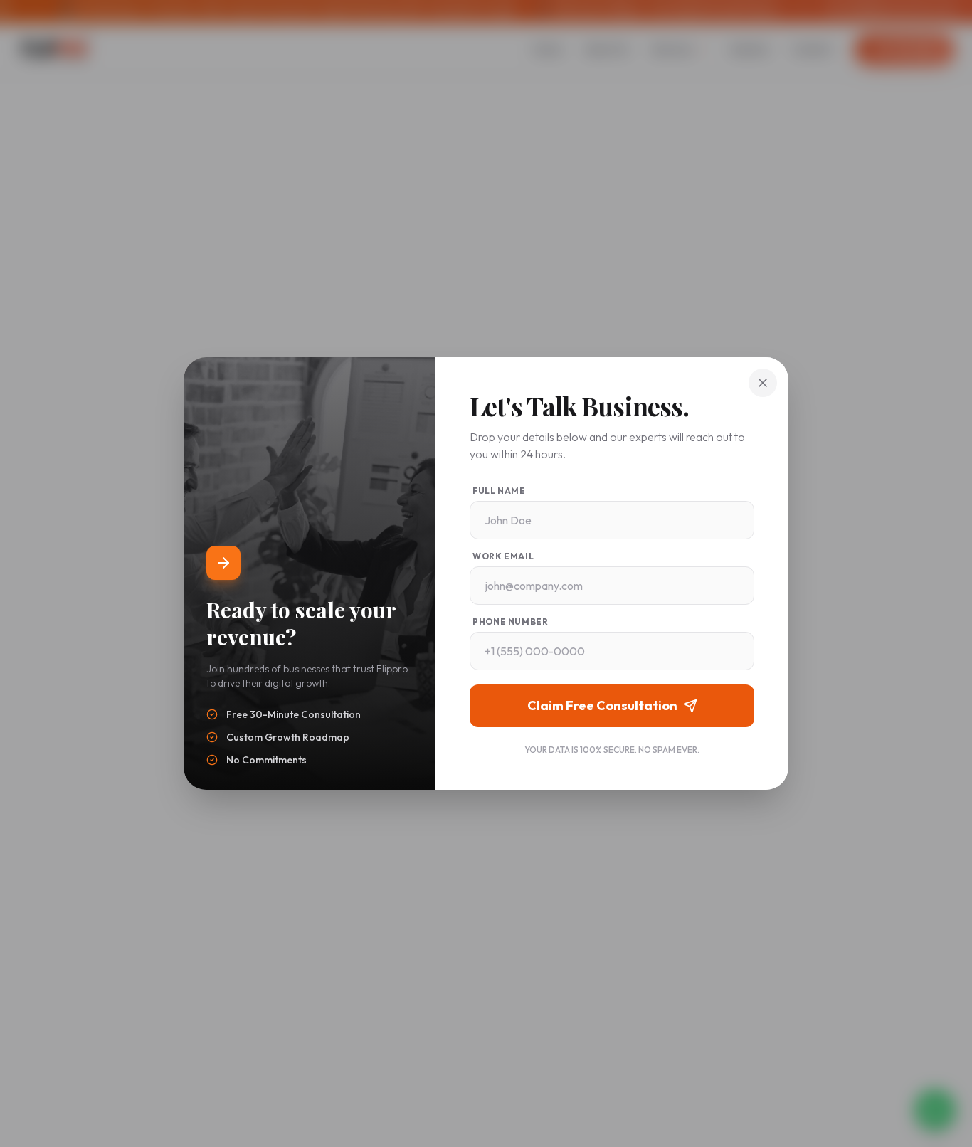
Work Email (503, 556)
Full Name (498, 490)
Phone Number (510, 621)
